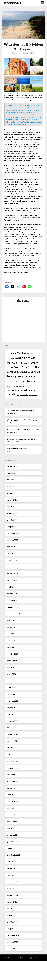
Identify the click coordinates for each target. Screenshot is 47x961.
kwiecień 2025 (12, 574)
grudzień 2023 (12, 681)
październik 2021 (13, 855)
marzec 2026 (12, 500)
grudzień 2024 (12, 600)
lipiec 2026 (11, 473)
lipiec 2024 (11, 634)
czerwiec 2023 (12, 721)
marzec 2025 (12, 580)
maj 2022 (10, 808)
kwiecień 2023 (12, 734)
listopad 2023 (12, 687)
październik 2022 (13, 775)
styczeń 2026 (12, 513)
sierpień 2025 (12, 547)
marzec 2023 (12, 741)
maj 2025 (10, 567)
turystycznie (15, 376)
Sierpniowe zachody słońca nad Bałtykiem (22, 439)
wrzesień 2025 (12, 540)
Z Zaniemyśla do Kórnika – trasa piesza (21, 429)
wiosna (11, 386)
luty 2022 (10, 828)
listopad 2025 (12, 527)
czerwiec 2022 (12, 801)
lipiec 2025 (11, 553)
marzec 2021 (12, 902)
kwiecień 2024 (12, 654)
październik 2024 (13, 614)
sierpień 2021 (12, 868)
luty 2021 (10, 909)
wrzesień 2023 (12, 701)
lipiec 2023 (11, 714)
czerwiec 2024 (12, 640)
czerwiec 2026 (12, 480)
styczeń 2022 (12, 835)
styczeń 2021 (12, 915)
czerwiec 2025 (12, 560)
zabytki (11, 394)
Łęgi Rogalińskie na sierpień (17, 448)
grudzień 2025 (12, 520)
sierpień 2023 (12, 708)
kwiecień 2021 (12, 895)
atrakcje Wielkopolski (20, 352)
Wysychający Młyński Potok (17, 420)
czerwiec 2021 (12, 882)
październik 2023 (13, 694)
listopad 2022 (12, 768)
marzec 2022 (12, 821)
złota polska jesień (22, 395)
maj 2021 (10, 888)
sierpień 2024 (12, 627)
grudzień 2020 (12, 922)
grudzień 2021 (12, 842)
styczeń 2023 (12, 754)
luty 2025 (10, 587)
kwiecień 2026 (12, 493)
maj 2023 (10, 728)
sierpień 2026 (12, 466)
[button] (17, 66)
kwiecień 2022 (12, 815)
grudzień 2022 (12, 761)
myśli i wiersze (24, 363)
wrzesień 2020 (12, 942)
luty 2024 (10, 667)
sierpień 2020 (12, 949)
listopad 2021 (12, 848)
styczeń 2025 (12, 594)
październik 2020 (13, 935)
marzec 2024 (12, 661)
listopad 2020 (12, 929)
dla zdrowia (27, 358)
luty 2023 (10, 748)
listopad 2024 (12, 607)
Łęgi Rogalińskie (32, 395)
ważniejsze (27, 381)
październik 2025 (13, 533)
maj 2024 (10, 647)
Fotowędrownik (11, 2)
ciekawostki (13, 358)
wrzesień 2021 (12, 862)
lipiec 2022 (11, 795)
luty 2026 (10, 506)
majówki (12, 362)
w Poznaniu (29, 390)
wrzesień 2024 (12, 620)
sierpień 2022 (12, 788)
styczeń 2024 (12, 674)
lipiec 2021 (11, 875)
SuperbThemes (36, 958)
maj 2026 (10, 486)
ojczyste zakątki (30, 371)
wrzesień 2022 (12, 781)
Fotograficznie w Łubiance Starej (19, 411)
